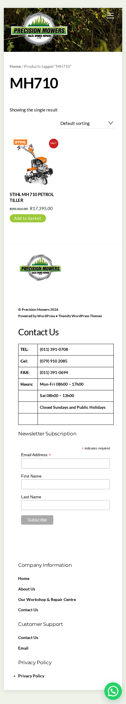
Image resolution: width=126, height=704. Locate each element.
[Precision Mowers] (39, 45)
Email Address (36, 455)
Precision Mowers (36, 309)
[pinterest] (51, 282)
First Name (31, 476)
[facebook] (24, 282)
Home (15, 66)
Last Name (31, 496)
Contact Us (28, 609)
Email (23, 648)
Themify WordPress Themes (80, 316)
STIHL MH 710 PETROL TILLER (32, 197)
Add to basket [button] (27, 218)
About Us (26, 589)
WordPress (46, 316)
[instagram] (65, 282)
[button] (113, 691)
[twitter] (38, 282)
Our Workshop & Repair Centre (47, 599)
